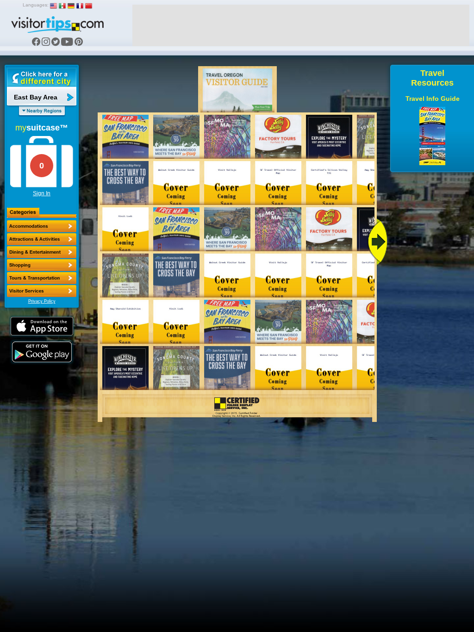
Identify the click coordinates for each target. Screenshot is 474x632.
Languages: (36, 4)
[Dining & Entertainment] (41, 252)
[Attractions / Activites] (41, 239)
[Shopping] (41, 265)
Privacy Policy (42, 301)
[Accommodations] (41, 226)
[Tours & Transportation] (41, 278)
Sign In (41, 193)
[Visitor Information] (41, 291)
